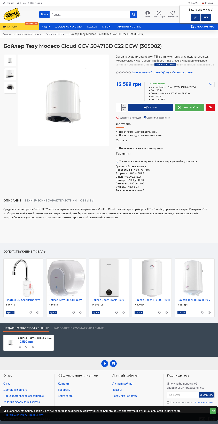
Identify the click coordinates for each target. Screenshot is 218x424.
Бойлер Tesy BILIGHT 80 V (193, 300)
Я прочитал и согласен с (191, 402)
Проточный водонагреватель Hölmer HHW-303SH (24, 300)
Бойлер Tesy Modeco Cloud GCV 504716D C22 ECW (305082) (35, 337)
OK (213, 411)
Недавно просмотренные (26, 328)
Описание (12, 200)
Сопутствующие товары (24, 251)
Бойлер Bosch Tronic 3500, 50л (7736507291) (110, 300)
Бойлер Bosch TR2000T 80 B (152, 300)
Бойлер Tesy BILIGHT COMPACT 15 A (67, 300)
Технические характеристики (51, 200)
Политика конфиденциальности (23, 415)
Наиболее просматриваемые (78, 328)
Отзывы (87, 200)
